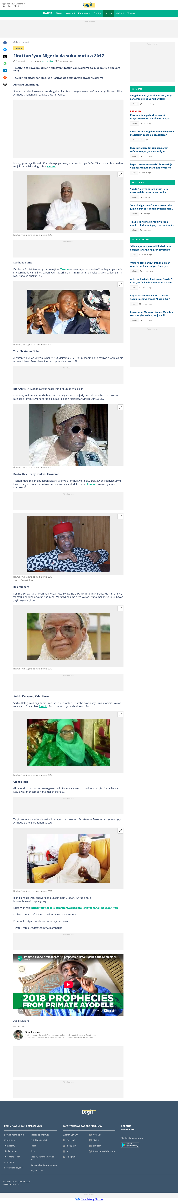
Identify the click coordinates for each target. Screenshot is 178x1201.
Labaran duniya (138, 140)
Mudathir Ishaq (47, 61)
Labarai (108, 13)
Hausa (48, 13)
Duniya (97, 13)
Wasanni (70, 13)
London (92, 484)
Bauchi (43, 706)
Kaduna (51, 166)
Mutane (131, 13)
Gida (15, 42)
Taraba (64, 269)
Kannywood (84, 13)
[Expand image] (120, 174)
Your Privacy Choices (92, 1199)
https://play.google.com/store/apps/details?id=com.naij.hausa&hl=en (74, 907)
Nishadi (120, 13)
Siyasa (59, 13)
